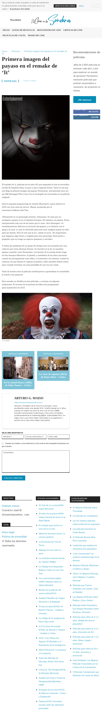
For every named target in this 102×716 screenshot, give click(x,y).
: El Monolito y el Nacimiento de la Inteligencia (52, 641)
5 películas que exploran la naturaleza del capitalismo (85, 547)
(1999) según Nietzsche (51, 507)
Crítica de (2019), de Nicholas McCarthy (52, 671)
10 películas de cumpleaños (85, 516)
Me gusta (93, 112)
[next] (97, 6)
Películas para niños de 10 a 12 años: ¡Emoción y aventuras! (85, 652)
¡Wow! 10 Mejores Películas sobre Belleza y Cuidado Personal (85, 577)
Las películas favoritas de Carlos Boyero (84, 530)
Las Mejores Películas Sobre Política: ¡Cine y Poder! (85, 598)
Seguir (94, 117)
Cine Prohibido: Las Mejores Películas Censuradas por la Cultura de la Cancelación (85, 664)
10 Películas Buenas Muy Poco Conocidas (84, 539)
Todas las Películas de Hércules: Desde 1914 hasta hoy (51, 661)
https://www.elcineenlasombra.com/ (28, 402)
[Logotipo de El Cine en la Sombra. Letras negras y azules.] (51, 19)
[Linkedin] (15, 424)
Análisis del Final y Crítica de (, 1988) (52, 681)
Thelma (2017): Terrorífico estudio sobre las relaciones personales (51, 705)
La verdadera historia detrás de (52, 560)
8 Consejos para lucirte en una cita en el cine (50, 527)
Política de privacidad (14, 537)
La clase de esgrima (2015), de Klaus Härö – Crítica (53, 375)
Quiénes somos (10, 506)
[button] (97, 19)
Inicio (4, 51)
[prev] (93, 6)
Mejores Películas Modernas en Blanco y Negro (85, 567)
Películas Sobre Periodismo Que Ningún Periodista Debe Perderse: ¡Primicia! (86, 609)
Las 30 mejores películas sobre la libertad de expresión (86, 522)
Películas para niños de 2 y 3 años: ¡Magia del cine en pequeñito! (86, 620)
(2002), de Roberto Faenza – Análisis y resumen (51, 610)
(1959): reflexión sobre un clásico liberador (50, 582)
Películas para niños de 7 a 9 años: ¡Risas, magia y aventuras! (85, 640)
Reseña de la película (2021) (50, 591)
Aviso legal (8, 532)
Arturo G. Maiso (29, 81)
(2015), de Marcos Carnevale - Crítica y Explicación (52, 693)
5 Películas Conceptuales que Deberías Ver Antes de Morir (86, 673)
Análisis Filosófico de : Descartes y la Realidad (52, 600)
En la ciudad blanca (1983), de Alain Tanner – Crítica (18, 384)
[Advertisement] (86, 139)
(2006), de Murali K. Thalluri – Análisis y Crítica (52, 630)
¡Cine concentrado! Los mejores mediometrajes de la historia (86, 557)
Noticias (16, 51)
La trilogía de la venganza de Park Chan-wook (52, 620)
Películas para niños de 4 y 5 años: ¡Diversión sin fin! (85, 630)
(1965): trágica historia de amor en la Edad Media (52, 517)
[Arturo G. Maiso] (9, 411)
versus (52, 535)
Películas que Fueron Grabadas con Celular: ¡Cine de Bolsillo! (85, 589)
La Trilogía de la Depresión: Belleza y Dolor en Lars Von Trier (51, 570)
